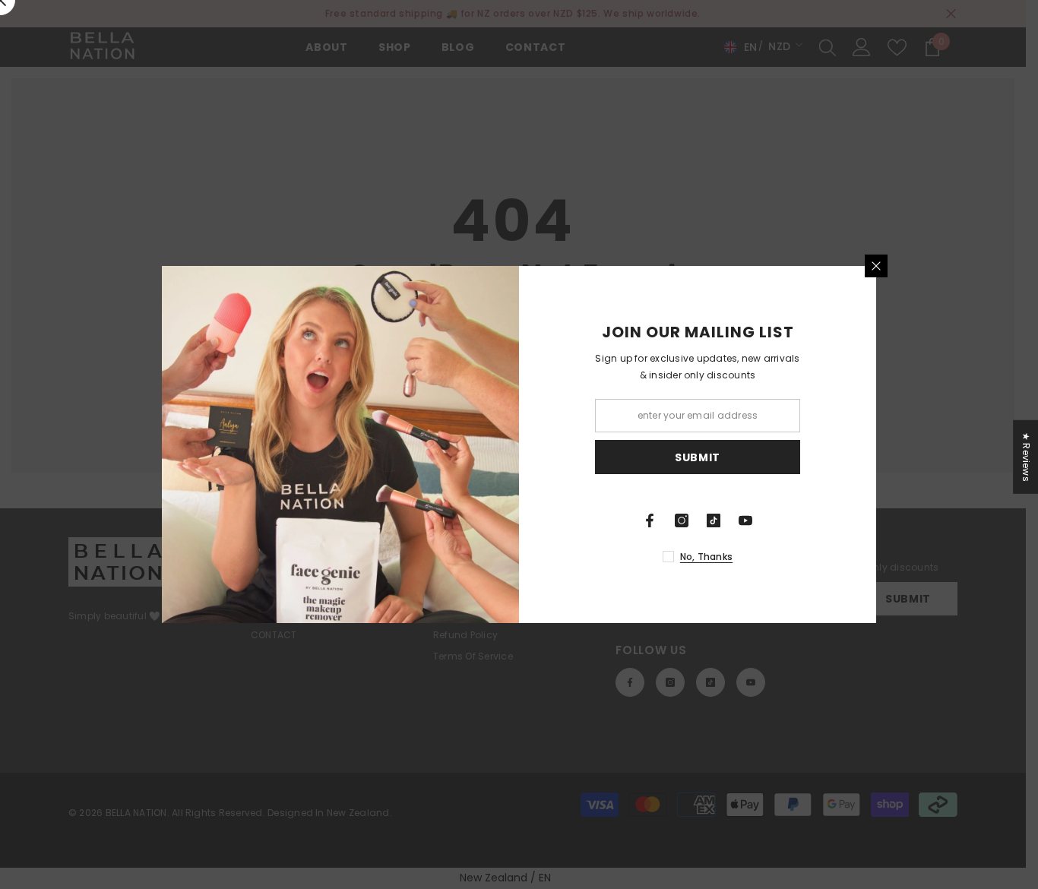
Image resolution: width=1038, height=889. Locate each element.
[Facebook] (650, 520)
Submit (697, 457)
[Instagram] (682, 520)
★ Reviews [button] (1026, 457)
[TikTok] (713, 520)
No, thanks (706, 556)
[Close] (876, 266)
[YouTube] (745, 520)
